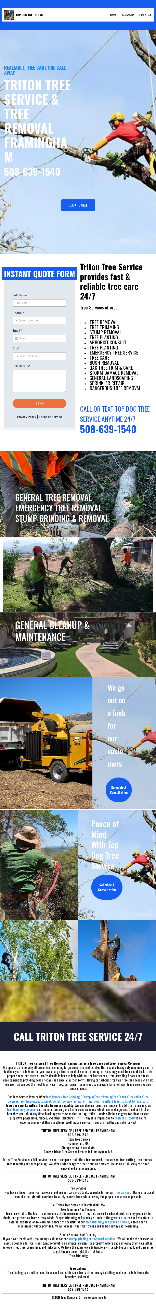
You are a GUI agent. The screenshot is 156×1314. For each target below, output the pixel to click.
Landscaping (42, 1101)
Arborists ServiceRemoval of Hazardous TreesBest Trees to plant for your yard (99, 1101)
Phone (18, 313)
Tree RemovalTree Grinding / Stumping (70, 1096)
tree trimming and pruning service (107, 1222)
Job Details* (21, 366)
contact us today (125, 1118)
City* (16, 348)
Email (18, 330)
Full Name (20, 295)
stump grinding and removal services (92, 1238)
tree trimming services (21, 1109)
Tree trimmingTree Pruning (111, 1096)
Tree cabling (135, 1096)
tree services (123, 1192)
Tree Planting (26, 1101)
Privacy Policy (26, 417)
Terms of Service (50, 417)
